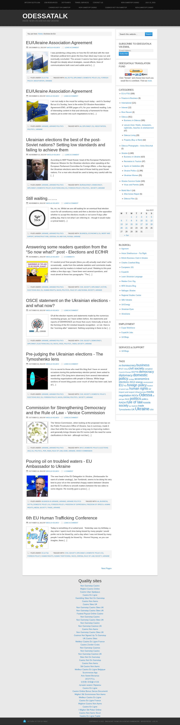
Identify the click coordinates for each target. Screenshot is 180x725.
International (126, 103)
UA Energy (125, 304)
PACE (127, 399)
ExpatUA (125, 272)
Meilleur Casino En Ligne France (90, 641)
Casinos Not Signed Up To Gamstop (90, 635)
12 (151, 221)
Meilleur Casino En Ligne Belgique (90, 669)
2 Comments (69, 257)
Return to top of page (37, 721)
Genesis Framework (130, 721)
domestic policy (90, 78)
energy (139, 382)
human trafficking (62, 556)
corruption (149, 369)
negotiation (39, 81)
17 (141, 224)
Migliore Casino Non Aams (90, 703)
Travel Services (82, 2)
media (36, 507)
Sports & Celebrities (132, 166)
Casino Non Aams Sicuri (90, 713)
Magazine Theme (112, 721)
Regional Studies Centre (131, 295)
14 (126, 224)
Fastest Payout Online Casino (90, 613)
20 (121, 228)
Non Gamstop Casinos (90, 648)
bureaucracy (85, 185)
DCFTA (70, 78)
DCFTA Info (66, 2)
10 (141, 221)
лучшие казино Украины (90, 685)
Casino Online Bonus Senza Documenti (90, 691)
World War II (126, 190)
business (83, 233)
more (150, 81)
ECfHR (103, 287)
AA (66, 78)
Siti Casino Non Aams (90, 666)
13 (121, 224)
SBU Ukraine (126, 300)
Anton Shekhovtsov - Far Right (134, 253)
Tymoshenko (125, 409)
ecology (131, 379)
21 (126, 228)
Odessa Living (130, 135)
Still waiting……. (41, 198)
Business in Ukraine (50, 501)
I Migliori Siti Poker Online (90, 710)
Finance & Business (129, 98)
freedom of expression (75, 504)
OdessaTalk (45, 16)
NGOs (59, 290)
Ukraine (48, 81)
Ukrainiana (125, 314)
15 (131, 224)
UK (133, 409)
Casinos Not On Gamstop (116, 7)
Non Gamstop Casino (130, 2)
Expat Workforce (128, 328)
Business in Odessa (132, 120)
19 (151, 224)
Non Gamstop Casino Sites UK (90, 607)
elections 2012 (58, 188)
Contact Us (98, 2)
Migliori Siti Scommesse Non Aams (90, 694)
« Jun (126, 235)
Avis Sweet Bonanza (90, 676)
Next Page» (106, 568)
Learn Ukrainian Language (131, 277)
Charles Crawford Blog (130, 263)
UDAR (65, 451)
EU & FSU (45, 78)
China (126, 369)
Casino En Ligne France (90, 700)
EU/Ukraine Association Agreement (59, 42)
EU (99, 78)
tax (130, 406)
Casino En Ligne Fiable (90, 716)
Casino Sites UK (90, 604)
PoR (44, 451)
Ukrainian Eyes (127, 309)
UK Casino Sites (90, 638)
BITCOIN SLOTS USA (32, 2)
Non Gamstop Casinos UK (90, 626)
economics (93, 233)
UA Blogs (125, 337)
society (94, 188)
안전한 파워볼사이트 (90, 682)
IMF (150, 389)
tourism (135, 406)
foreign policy (74, 188)
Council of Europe (125, 372)
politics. (31, 129)
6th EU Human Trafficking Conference (61, 518)
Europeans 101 (127, 267)
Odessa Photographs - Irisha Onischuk (137, 146)
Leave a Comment (72, 47)
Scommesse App (90, 672)
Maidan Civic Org (128, 281)
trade (49, 507)
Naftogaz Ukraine (128, 291)
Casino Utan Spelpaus (90, 592)
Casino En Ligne (90, 595)
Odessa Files (129, 199)
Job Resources (50, 2)
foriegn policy (33, 556)
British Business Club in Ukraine (134, 258)
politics (135, 399)
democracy (97, 185)
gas (127, 389)
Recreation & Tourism (132, 161)
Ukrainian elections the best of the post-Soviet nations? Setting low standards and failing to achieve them (65, 144)
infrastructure (41, 236)
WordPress (146, 721)
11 (146, 221)
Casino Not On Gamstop (90, 660)
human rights (50, 290)
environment (148, 382)
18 (147, 224)
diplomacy (78, 78)
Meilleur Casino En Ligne (90, 697)
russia (70, 236)
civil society (85, 287)
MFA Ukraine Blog (128, 286)
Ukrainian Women (131, 175)
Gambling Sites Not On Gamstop (90, 598)
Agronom (125, 249)
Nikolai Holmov (53, 47)
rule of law (75, 290)
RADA (74, 344)
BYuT (82, 448)
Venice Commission (84, 451)
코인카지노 (90, 679)
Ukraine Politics (56, 126)
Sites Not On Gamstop (90, 657)
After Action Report (131, 194)
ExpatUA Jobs (127, 332)
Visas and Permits (131, 185)
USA (152, 410)
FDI (125, 386)
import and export (127, 392)
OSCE (61, 344)
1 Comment (68, 471)
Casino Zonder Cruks (90, 644)
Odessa (53, 236)
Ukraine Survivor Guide (130, 181)
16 (136, 224)
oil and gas (61, 236)
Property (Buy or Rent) (133, 140)
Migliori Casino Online (90, 589)
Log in (155, 721)
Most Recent (126, 112)
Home (40, 34)
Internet (124, 107)
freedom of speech (95, 504)
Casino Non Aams (90, 601)
